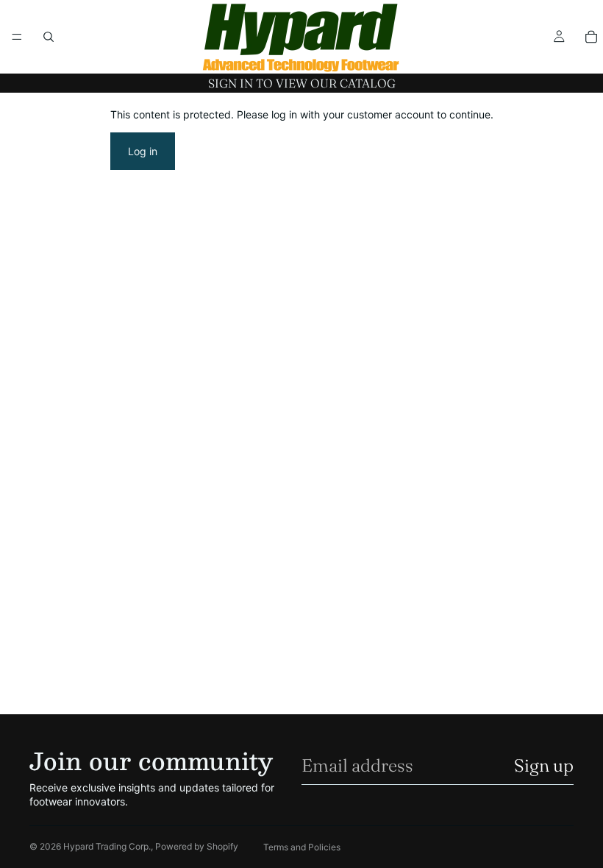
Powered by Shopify (196, 846)
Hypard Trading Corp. (107, 846)
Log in (142, 151)
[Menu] (17, 37)
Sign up (544, 765)
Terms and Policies (301, 847)
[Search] (48, 37)
